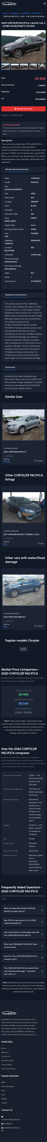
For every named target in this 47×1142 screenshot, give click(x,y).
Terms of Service (8, 1069)
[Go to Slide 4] (33, 66)
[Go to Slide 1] (5, 66)
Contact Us (5, 1056)
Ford (3, 1095)
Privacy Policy (6, 1065)
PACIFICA (37, 13)
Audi (3, 1091)
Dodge (4, 1099)
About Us (5, 1052)
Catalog (14, 13)
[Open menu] (45, 3)
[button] (23, 46)
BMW (3, 1082)
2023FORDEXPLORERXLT (15, 617)
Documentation (7, 1060)
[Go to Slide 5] (42, 66)
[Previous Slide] (3, 47)
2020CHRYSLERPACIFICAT (15, 452)
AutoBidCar (8, 1124)
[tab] (17, 169)
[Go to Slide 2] (14, 66)
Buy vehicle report (16, 115)
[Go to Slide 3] (23, 66)
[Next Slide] (43, 47)
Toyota (4, 1103)
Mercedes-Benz (7, 1086)
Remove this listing (23, 109)
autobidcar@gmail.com (10, 1120)
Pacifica (23, 649)
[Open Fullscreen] (44, 61)
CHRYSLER (26, 13)
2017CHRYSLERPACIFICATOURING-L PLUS (21, 534)
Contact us (5, 115)
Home (5, 13)
